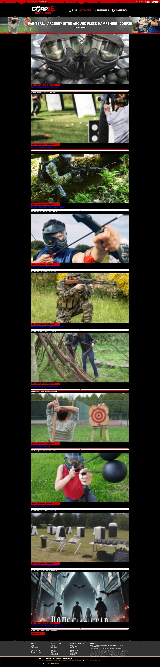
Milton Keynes (54, 654)
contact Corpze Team (38, 1)
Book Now (43, 85)
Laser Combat (74, 646)
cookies (100, 660)
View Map (36, 634)
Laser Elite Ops (74, 650)
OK (42, 663)
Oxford (52, 649)
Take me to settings (53, 663)
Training (87, 10)
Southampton (54, 653)
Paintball (72, 645)
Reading (52, 650)
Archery (72, 651)
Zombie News (121, 10)
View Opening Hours (139, 1)
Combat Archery (74, 649)
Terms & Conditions (36, 652)
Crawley (52, 656)
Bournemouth (54, 647)
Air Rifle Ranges (74, 653)
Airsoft (72, 647)
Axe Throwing (74, 654)
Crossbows (73, 652)
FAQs (32, 651)
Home (74, 10)
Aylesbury (53, 651)
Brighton (52, 646)
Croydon (53, 652)
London (52, 645)
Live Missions (103, 10)
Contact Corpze (35, 650)
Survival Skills (74, 656)
